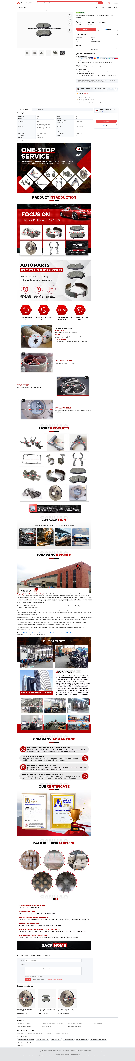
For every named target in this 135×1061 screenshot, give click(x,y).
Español (38, 1051)
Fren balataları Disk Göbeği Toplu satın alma (27, 1042)
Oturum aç (115, 3)
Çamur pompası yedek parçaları (74, 1026)
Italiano (59, 1051)
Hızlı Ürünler (85, 1050)
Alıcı (96, 7)
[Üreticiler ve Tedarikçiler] (24, 2)
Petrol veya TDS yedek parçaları (24, 1023)
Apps (109, 7)
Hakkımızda (44, 1050)
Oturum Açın (102, 102)
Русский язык (54, 1051)
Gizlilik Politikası (66, 1050)
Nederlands (69, 1051)
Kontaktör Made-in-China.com (76, 1050)
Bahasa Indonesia (105, 1051)
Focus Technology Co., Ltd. (67, 1054)
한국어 (78, 1051)
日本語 (82, 1051)
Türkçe (94, 1051)
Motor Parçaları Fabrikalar (42, 1039)
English (33, 1051)
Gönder (28, 979)
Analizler (91, 1050)
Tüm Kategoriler (22, 7)
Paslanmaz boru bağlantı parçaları (75, 1023)
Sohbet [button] (109, 29)
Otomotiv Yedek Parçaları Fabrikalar (26, 1039)
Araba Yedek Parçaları (56, 1039)
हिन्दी (85, 1051)
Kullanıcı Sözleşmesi (57, 1050)
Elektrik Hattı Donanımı (47, 1026)
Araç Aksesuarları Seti (68, 1039)
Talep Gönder (86, 29)
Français (48, 1051)
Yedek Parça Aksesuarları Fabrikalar (98, 1039)
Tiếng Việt (99, 1051)
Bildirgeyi (50, 1050)
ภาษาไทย (89, 1051)
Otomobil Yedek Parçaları (81, 1039)
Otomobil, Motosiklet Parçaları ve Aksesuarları (31, 9)
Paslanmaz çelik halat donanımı (24, 1026)
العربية (74, 1051)
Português (43, 1051)
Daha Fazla (19, 1045)
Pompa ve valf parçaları (98, 1023)
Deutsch (64, 1051)
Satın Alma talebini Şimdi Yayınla (54, 979)
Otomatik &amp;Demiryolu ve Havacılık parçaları (52, 1023)
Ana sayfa (19, 9)
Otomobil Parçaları (44, 9)
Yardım (103, 7)
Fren (51, 9)
